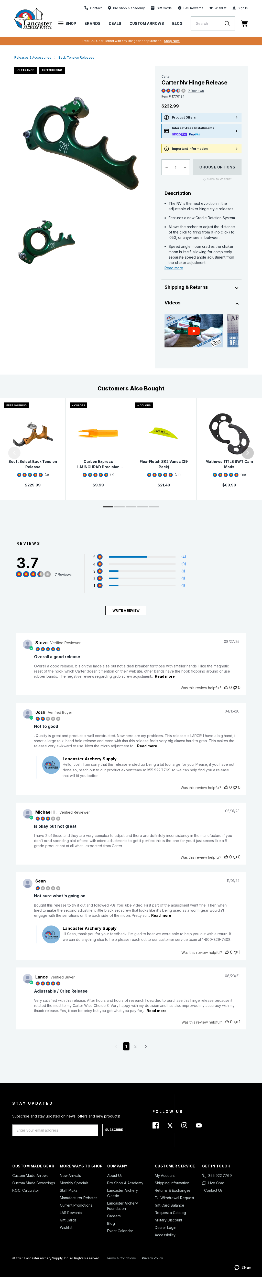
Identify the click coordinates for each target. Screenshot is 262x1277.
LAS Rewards (71, 1212)
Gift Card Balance (169, 1205)
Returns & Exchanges (173, 1190)
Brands (92, 23)
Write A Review (126, 610)
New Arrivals (70, 1175)
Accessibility (165, 1235)
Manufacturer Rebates (78, 1198)
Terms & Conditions (121, 1258)
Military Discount (168, 1220)
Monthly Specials (74, 1183)
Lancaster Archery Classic (122, 1193)
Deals (115, 23)
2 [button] (135, 1046)
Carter (166, 76)
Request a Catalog (170, 1212)
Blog (177, 23)
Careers (114, 1216)
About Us (115, 1175)
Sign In (243, 8)
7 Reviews (196, 91)
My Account (165, 1175)
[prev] (14, 453)
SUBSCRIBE (114, 1130)
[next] (248, 453)
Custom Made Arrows (30, 1175)
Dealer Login (165, 1227)
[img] (163, 91)
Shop (71, 23)
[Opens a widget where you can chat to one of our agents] (242, 1268)
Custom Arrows (146, 23)
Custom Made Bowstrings (33, 1183)
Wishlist (220, 8)
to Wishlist (219, 179)
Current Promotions (76, 1205)
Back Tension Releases (76, 57)
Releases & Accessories (32, 57)
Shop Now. (172, 41)
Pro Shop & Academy (125, 1183)
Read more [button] (165, 676)
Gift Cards (68, 1220)
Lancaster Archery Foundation (122, 1206)
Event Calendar (120, 1231)
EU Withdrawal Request (174, 1198)
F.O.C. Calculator (25, 1190)
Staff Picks (69, 1190)
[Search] (230, 23)
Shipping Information (172, 1183)
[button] (1, 453)
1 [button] (126, 1046)
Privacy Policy (152, 1258)
